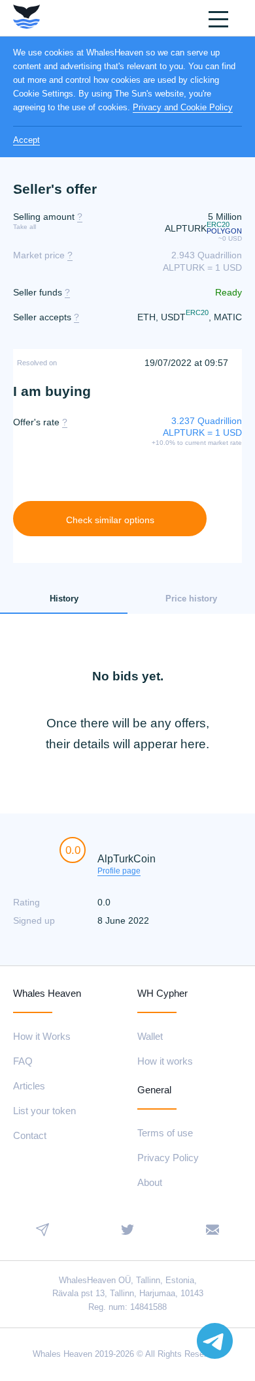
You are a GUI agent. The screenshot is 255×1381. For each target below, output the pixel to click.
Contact (29, 1135)
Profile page (119, 870)
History (64, 598)
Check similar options (110, 520)
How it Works (42, 1036)
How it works (165, 1061)
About (149, 1182)
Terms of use (165, 1132)
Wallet (150, 1036)
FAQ (23, 1061)
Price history (191, 598)
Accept (26, 140)
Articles (29, 1085)
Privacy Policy (168, 1157)
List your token (44, 1110)
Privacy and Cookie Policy (183, 107)
